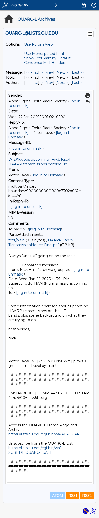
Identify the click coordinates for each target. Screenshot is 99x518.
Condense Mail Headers (45, 62)
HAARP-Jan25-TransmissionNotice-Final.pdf (41, 242)
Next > (62, 72)
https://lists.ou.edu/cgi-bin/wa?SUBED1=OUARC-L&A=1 (35, 450)
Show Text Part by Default (47, 58)
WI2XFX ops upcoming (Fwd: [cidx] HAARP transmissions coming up (39, 161)
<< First (31, 72)
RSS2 (87, 495)
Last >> (78, 72)
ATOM (57, 495)
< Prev (47, 72)
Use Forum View (39, 44)
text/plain (16, 240)
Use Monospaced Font (44, 53)
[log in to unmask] (26, 148)
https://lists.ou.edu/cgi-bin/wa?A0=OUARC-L (47, 434)
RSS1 (72, 495)
